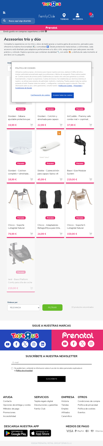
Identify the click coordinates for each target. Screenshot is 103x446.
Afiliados (65, 412)
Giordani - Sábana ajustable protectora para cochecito (19, 118)
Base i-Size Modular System (76, 172)
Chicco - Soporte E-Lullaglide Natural (76, 227)
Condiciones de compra (89, 401)
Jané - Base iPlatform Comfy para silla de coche (20, 281)
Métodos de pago (11, 408)
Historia (65, 401)
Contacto (7, 401)
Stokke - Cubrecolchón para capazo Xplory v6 (48, 172)
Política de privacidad (24, 370)
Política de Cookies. (65, 86)
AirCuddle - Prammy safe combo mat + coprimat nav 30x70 (79, 118)
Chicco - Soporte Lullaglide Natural (16, 227)
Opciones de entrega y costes (17, 405)
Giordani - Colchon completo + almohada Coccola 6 (18, 172)
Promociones (9, 412)
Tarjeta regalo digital (43, 401)
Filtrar (52, 307)
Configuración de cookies (40, 95)
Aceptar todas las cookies (62, 95)
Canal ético (66, 416)
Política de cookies (86, 408)
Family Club (39, 408)
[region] (51, 82)
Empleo (64, 408)
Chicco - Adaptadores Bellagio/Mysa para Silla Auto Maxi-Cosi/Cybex (49, 227)
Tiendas (65, 405)
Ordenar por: (12, 302)
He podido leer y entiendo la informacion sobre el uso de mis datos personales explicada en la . (48, 369)
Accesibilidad (9, 416)
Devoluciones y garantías (46, 405)
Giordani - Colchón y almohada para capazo (48, 118)
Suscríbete (51, 379)
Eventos (81, 412)
